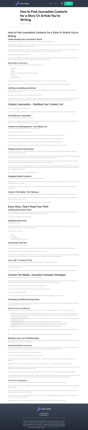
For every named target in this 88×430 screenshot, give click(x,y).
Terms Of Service (55, 427)
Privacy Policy (48, 427)
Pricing (50, 3)
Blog (55, 3)
